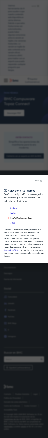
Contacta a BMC (11, 250)
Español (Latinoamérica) (20, 217)
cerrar (36, 180)
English (12, 213)
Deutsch (13, 208)
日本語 (12, 222)
